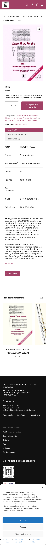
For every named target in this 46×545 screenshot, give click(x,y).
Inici (4, 16)
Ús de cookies (9, 452)
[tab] (24, 130)
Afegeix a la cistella (32, 105)
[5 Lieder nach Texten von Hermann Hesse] (18, 324)
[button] (42, 487)
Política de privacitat (12, 432)
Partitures (14, 16)
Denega (23, 527)
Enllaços (6, 448)
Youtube (9, 263)
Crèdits (6, 440)
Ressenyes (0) (13, 139)
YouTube (21, 415)
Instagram (35, 415)
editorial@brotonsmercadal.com (19, 410)
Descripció (12, 130)
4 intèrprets (8, 20)
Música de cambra (31, 16)
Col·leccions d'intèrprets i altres (21, 116)
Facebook (8, 415)
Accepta (23, 520)
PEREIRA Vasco (20, 124)
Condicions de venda (12, 428)
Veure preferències (23, 534)
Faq (4, 444)
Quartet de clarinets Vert (26, 120)
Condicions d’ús (10, 436)
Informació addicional (17, 134)
